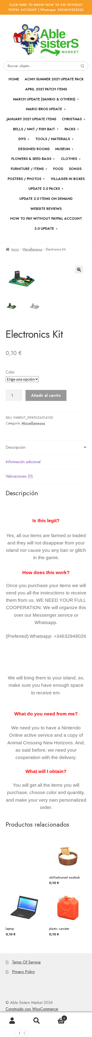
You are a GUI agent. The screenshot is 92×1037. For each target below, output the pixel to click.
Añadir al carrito (46, 395)
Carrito (57, 1017)
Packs (70, 129)
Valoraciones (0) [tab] (19, 476)
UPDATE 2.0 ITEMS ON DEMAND (46, 198)
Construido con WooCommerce (32, 1009)
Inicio (15, 249)
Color (10, 372)
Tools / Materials (52, 138)
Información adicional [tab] (23, 462)
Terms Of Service (26, 962)
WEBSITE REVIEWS (46, 208)
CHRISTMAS (72, 119)
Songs (75, 168)
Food (58, 168)
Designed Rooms (34, 148)
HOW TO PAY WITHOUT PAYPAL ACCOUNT (46, 218)
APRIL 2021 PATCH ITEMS (46, 89)
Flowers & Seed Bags (31, 158)
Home (14, 79)
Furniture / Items (27, 168)
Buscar (37, 1021)
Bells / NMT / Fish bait (34, 129)
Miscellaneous (32, 249)
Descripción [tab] (16, 447)
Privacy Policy (23, 972)
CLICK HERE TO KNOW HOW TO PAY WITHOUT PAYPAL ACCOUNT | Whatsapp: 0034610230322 (46, 7)
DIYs (22, 138)
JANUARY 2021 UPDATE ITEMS (31, 119)
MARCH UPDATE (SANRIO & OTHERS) (44, 99)
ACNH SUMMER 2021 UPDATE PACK (54, 79)
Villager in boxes (68, 178)
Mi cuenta (12, 1021)
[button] (79, 270)
